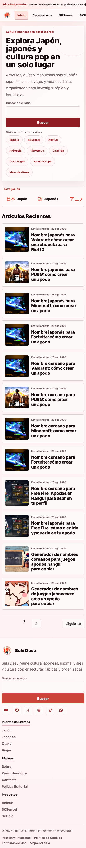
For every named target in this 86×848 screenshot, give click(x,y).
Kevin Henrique (14, 773)
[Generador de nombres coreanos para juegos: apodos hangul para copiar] (17, 559)
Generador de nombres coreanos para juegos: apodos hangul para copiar (54, 562)
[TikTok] (50, 710)
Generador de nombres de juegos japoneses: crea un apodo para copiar (54, 596)
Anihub (7, 803)
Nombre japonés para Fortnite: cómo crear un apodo (53, 336)
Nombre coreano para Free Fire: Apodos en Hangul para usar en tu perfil (53, 496)
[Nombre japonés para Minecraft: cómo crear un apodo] (17, 303)
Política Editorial (15, 786)
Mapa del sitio (40, 843)
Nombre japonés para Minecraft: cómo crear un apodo (53, 305)
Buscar (43, 122)
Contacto (9, 780)
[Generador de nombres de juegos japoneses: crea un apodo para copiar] (17, 593)
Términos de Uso (14, 843)
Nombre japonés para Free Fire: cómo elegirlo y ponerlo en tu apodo (54, 527)
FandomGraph (43, 161)
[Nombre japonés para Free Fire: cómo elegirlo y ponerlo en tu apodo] (17, 526)
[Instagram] (39, 710)
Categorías (41, 15)
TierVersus (37, 150)
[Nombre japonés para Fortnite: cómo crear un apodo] (17, 335)
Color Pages (17, 161)
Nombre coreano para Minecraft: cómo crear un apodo (53, 430)
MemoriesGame (19, 172)
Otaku (6, 743)
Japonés (9, 737)
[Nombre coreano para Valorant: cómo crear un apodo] (17, 366)
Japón (7, 730)
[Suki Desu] (7, 15)
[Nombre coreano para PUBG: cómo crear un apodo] (17, 397)
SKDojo (14, 139)
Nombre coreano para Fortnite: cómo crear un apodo (53, 462)
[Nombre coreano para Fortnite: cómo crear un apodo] (17, 460)
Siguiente (73, 624)
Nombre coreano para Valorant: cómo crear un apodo (53, 368)
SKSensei (66, 15)
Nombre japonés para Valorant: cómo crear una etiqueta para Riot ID (53, 242)
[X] (28, 710)
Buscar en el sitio (18, 103)
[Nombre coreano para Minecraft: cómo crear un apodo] (17, 429)
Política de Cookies (48, 837)
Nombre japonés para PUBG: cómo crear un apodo (53, 274)
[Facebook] (17, 710)
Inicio (21, 15)
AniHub (53, 139)
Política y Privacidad (16, 837)
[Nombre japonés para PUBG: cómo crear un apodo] (17, 272)
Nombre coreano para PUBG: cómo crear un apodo (53, 399)
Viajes (7, 750)
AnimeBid (16, 150)
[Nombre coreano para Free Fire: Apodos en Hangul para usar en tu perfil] (17, 492)
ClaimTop (58, 150)
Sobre (6, 766)
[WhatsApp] (61, 710)
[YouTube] (6, 710)
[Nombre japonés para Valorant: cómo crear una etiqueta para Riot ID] (17, 239)
